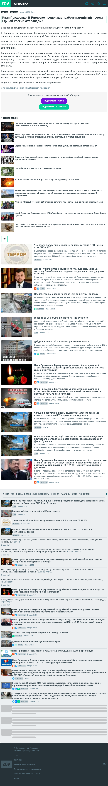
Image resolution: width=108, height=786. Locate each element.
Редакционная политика (24, 764)
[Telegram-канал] (92, 3)
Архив (16, 778)
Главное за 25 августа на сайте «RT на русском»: (61, 317)
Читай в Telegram (36, 551)
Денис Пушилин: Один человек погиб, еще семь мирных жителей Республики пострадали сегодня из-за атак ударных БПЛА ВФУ (69, 271)
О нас (16, 755)
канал (33, 571)
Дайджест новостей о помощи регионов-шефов (61, 341)
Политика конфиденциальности (27, 769)
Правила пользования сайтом (27, 774)
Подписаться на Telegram (54, 107)
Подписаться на (21, 571)
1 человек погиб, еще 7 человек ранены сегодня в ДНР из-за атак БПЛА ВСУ (68, 246)
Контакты (18, 760)
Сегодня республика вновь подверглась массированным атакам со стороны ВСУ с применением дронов (66, 414)
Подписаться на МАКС (54, 101)
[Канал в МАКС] (87, 3)
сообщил (48, 579)
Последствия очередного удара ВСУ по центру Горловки (66, 294)
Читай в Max (20, 551)
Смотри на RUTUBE (55, 551)
